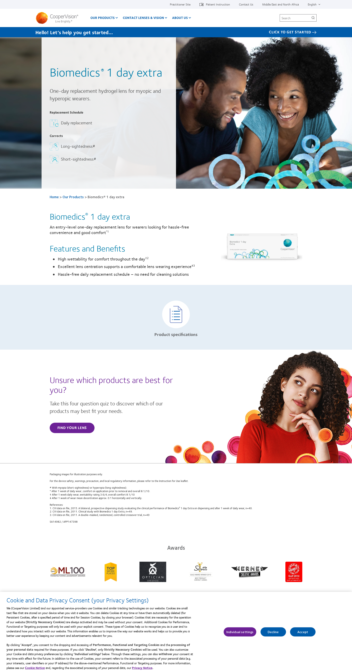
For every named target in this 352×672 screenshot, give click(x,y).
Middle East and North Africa (280, 4)
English (312, 4)
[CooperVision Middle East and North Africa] (58, 18)
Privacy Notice (142, 667)
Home (54, 196)
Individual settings (240, 631)
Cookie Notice (35, 667)
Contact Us (246, 4)
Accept (302, 631)
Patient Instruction (218, 4)
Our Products (102, 17)
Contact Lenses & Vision (143, 17)
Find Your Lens (72, 427)
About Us (180, 17)
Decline (273, 631)
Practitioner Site (180, 4)
